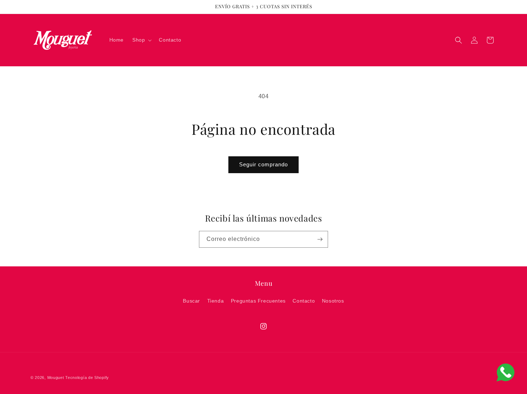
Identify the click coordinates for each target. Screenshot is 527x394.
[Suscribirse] (320, 239)
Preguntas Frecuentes (258, 301)
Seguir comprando (263, 164)
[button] (141, 39)
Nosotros (333, 301)
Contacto (304, 301)
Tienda (215, 301)
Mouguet (55, 377)
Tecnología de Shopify (87, 377)
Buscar (191, 301)
